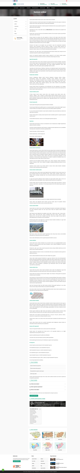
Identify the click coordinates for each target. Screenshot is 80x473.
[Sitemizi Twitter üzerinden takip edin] (14, 0)
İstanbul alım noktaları (33, 411)
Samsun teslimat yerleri (33, 412)
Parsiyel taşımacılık (32, 413)
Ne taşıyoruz (31, 423)
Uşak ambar (60, 439)
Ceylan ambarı (47, 471)
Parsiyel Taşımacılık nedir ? (59, 459)
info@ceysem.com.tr (54, 4)
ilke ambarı (51, 471)
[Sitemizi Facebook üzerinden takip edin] (13, 0)
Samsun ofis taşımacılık (33, 422)
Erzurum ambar (25, 471)
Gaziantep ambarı (42, 471)
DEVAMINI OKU (17, 461)
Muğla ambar (30, 471)
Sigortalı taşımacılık (32, 410)
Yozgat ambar (35, 439)
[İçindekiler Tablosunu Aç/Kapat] (39, 409)
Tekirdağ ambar (37, 471)
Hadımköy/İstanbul (43, 4)
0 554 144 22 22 (64, 4)
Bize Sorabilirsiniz (34, 395)
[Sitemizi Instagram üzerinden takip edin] (15, 0)
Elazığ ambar (55, 471)
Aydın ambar (48, 439)
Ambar (33, 471)
